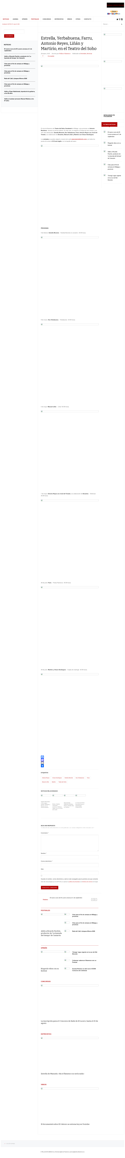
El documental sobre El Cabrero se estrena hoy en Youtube (65, 1124)
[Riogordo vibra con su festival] (53, 958)
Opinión (24, 19)
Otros (78, 19)
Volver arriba (10, 1143)
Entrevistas (59, 19)
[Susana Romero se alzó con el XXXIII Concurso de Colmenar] (67, 969)
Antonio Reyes (45, 778)
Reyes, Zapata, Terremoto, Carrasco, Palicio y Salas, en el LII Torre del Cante (57, 806)
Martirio (54, 782)
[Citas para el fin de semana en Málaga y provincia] (67, 915)
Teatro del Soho (62, 782)
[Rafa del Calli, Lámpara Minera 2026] (67, 932)
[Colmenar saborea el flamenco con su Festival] (67, 961)
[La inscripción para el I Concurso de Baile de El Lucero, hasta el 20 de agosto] (69, 1001)
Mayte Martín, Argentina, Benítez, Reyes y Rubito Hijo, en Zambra (69, 805)
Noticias (6, 19)
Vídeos (69, 19)
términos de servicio (87, 881)
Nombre (43, 853)
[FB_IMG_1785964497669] (113, 61)
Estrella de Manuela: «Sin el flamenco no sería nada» (62, 1074)
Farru (88, 778)
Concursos (47, 19)
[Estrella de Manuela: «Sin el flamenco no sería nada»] (69, 1054)
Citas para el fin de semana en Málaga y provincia (114, 167)
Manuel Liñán (45, 782)
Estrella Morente (69, 778)
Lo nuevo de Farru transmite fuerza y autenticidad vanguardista (80, 805)
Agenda (15, 19)
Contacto (87, 19)
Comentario (44, 833)
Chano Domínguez (57, 778)
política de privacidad (74, 881)
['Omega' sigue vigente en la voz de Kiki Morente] (67, 953)
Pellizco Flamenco (65, 53)
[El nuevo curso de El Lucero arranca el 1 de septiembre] (105, 132)
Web (42, 869)
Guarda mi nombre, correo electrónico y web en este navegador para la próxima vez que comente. (69, 879)
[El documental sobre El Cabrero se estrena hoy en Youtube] (69, 1104)
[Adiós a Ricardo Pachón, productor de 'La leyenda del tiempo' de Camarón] (53, 920)
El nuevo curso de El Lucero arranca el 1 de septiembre (66, 897)
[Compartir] (69, 765)
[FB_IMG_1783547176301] (113, 89)
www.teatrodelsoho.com (79, 139)
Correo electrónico (46, 861)
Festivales (35, 19)
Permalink (51, 56)
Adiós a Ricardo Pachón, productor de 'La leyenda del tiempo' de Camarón (51, 933)
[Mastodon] (69, 760)
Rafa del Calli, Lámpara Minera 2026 (83, 931)
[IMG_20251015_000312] (113, 35)
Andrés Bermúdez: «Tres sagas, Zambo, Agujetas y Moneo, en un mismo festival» (45, 804)
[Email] (69, 762)
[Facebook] (69, 757)
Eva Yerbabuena (80, 778)
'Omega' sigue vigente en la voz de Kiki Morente (114, 178)
